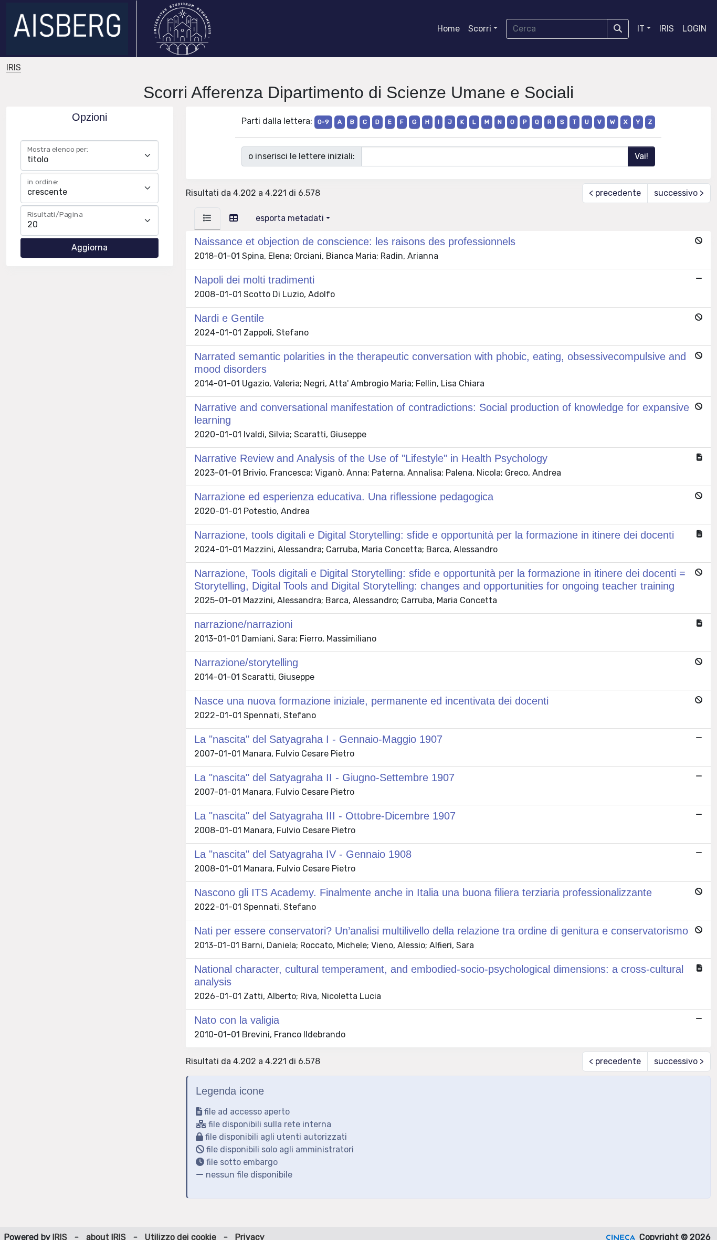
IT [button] (641, 29)
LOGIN (694, 29)
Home (448, 29)
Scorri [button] (479, 29)
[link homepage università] (182, 29)
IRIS (666, 29)
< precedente (615, 193)
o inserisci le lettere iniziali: (301, 156)
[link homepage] (71, 29)
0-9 (323, 121)
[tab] (207, 218)
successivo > (679, 193)
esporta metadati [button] (290, 218)
